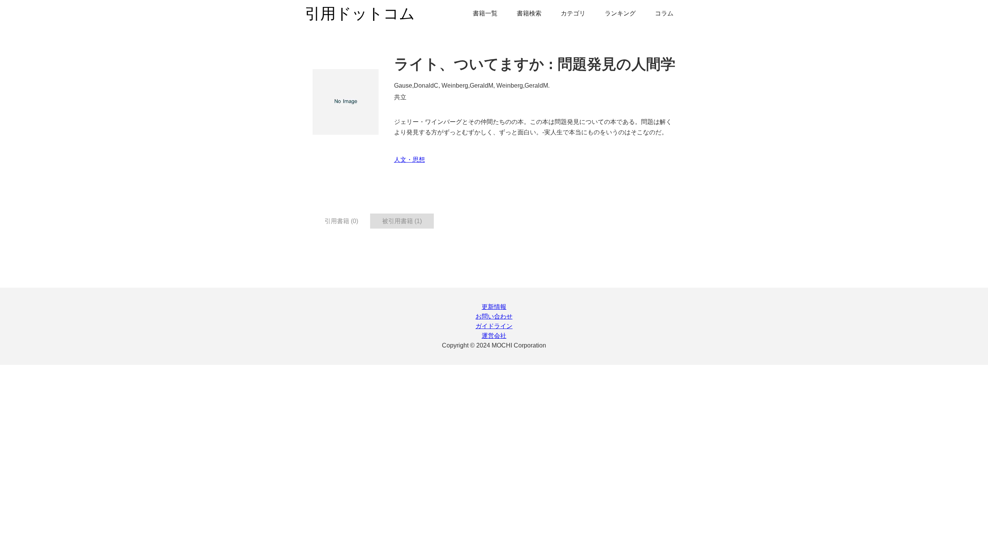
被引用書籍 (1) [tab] (402, 221)
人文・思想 (409, 159)
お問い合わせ (494, 316)
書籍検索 (529, 13)
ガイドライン (494, 326)
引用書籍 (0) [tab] (341, 221)
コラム (664, 13)
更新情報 (494, 306)
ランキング (620, 13)
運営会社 (494, 335)
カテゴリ (573, 13)
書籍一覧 (485, 13)
